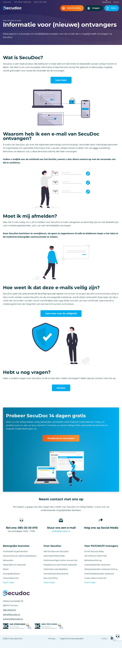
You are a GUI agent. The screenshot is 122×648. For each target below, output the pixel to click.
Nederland (106, 2)
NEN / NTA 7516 (40, 2)
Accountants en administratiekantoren (20, 556)
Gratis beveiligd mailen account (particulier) (61, 560)
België (116, 2)
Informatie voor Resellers (56, 569)
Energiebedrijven (11, 574)
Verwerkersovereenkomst (56, 574)
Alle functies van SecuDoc (56, 551)
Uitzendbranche (11, 578)
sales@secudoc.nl (61, 531)
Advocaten (8, 560)
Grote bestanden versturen (97, 565)
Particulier (7, 2)
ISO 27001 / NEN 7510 (22, 2)
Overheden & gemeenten (15, 551)
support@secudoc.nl (13, 619)
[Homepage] (12, 8)
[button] (72, 8)
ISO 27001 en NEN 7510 (95, 556)
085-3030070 (9, 610)
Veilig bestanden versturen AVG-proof (101, 569)
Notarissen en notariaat (14, 565)
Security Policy (51, 578)
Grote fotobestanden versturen (99, 574)
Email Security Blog (94, 551)
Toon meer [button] (8, 582)
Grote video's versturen (95, 578)
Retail (6, 569)
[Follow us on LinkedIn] (112, 638)
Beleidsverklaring (93, 560)
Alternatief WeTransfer (54, 556)
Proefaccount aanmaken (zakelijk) (60, 565)
